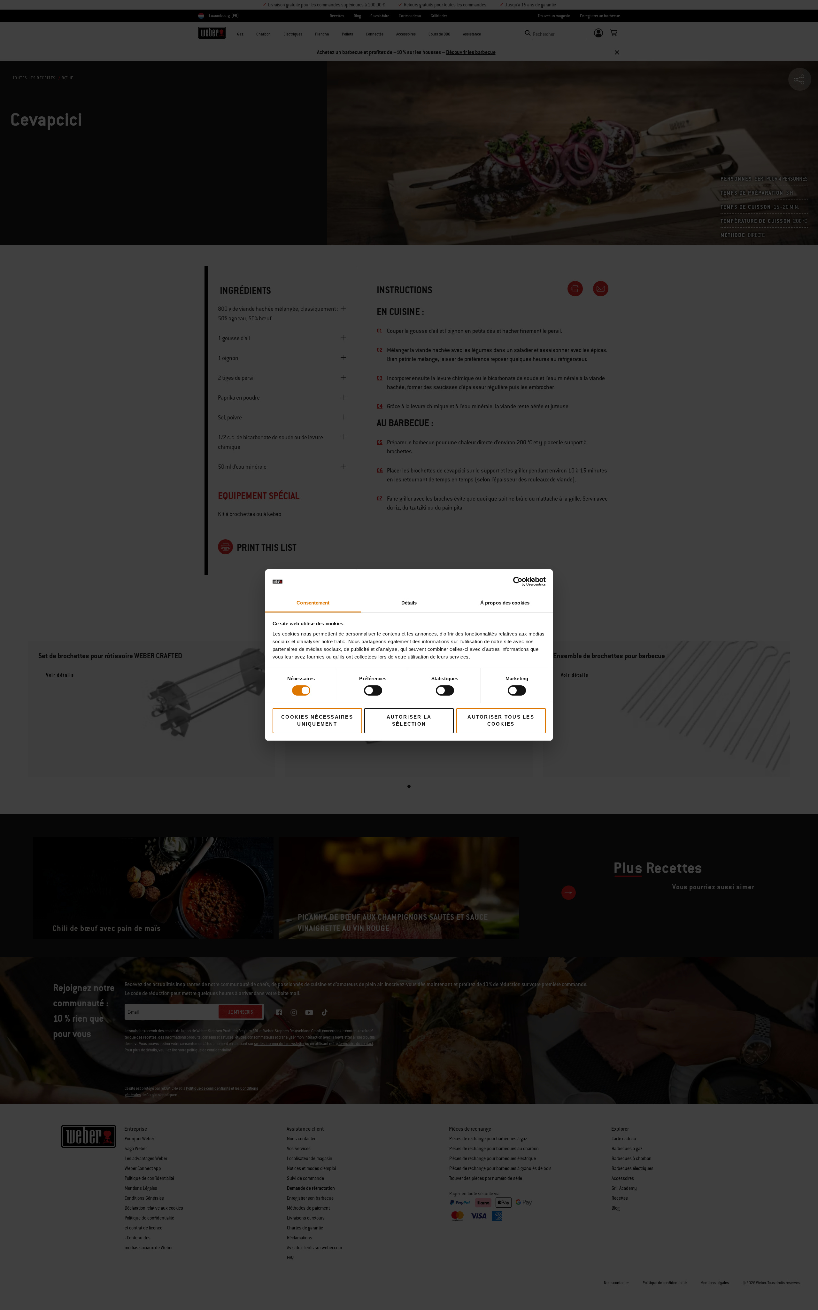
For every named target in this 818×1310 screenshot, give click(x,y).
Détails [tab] (409, 602)
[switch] (373, 690)
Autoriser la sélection (409, 720)
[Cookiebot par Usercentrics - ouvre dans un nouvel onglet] (518, 581)
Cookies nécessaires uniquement (317, 720)
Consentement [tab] (313, 602)
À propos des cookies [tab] (504, 602)
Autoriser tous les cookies (500, 720)
